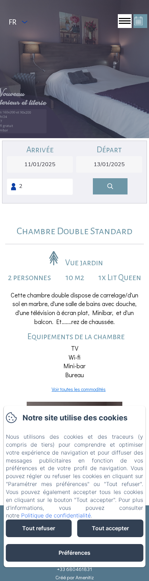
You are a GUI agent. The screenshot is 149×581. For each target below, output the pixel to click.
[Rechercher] (110, 186)
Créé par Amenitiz (74, 577)
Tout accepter (110, 528)
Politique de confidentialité (56, 515)
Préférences (74, 552)
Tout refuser (38, 528)
